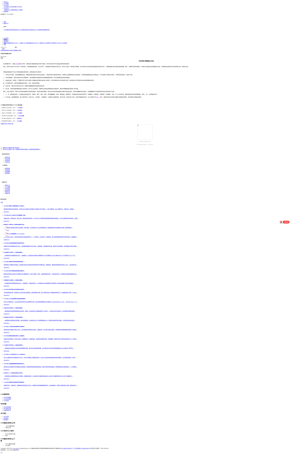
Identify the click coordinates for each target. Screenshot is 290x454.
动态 (5, 44)
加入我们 (6, 418)
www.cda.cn (16, 448)
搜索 (16, 47)
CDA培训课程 (7, 397)
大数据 (2, 123)
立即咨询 (286, 222)
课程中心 (6, 23)
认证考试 (6, 38)
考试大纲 (7, 158)
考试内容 (7, 160)
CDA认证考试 (7, 399)
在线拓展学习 (7, 410)
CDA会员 (19, 6)
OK (1, 452)
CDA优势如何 (7, 407)
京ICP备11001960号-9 (66, 448)
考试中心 (6, 2)
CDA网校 (6, 3)
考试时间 (7, 170)
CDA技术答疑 (12, 6)
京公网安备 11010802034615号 (82, 448)
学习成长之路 (7, 408)
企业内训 (6, 41)
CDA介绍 (6, 416)
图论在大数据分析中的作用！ (12, 147)
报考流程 (7, 168)
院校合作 (6, 39)
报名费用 (7, 171)
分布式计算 (8, 80)
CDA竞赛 (6, 6)
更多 (2, 202)
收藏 (2, 58)
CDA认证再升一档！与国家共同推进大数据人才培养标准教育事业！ (22, 149)
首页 (5, 21)
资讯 (5, 43)
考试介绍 (7, 157)
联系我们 (6, 11)
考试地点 (7, 162)
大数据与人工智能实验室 (10, 9)
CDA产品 (6, 8)
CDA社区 (6, 5)
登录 (3, 48)
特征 (14, 94)
